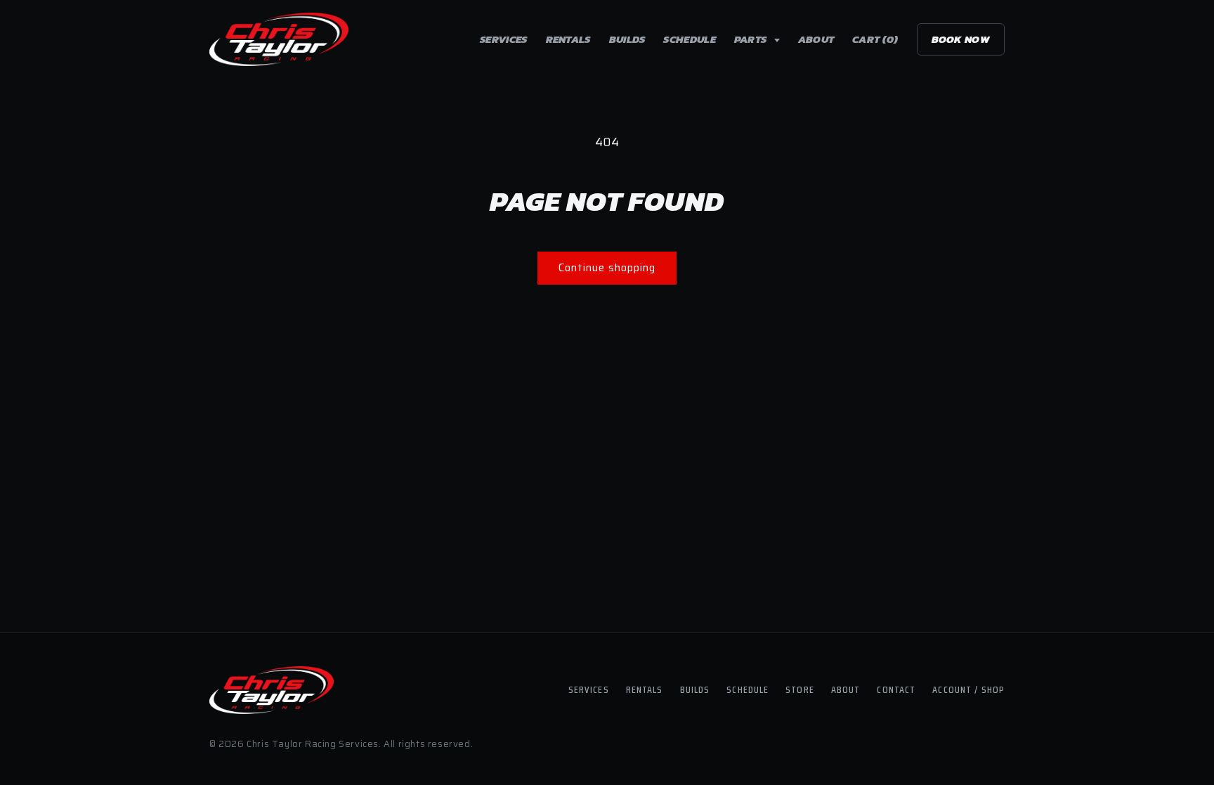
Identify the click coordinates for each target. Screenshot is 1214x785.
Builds (627, 39)
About (816, 39)
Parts (751, 39)
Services (503, 39)
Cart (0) (875, 39)
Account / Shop (968, 689)
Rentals (568, 39)
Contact (896, 689)
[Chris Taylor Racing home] (278, 39)
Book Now (961, 39)
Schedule (689, 39)
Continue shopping (607, 267)
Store (799, 689)
